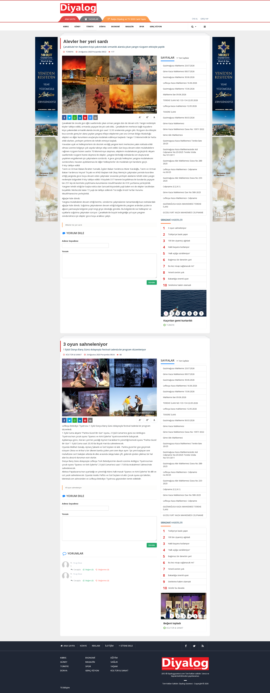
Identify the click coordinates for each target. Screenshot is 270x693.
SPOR (141, 26)
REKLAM (96, 645)
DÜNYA (102, 26)
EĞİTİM (114, 657)
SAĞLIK (114, 661)
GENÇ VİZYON (156, 26)
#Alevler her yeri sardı (73, 225)
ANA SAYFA (70, 19)
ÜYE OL (195, 19)
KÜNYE (83, 645)
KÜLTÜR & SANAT (174, 628)
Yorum (65, 251)
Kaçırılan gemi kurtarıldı (177, 320)
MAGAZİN (129, 26)
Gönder (151, 282)
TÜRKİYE (90, 26)
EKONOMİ (115, 26)
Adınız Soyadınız (70, 241)
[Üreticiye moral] (183, 608)
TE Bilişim (65, 687)
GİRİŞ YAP (204, 19)
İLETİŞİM (109, 645)
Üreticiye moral (172, 623)
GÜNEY (77, 26)
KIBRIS (66, 26)
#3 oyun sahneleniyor (73, 488)
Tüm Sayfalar (183, 58)
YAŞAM (114, 666)
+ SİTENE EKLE (126, 645)
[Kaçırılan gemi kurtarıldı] (183, 305)
